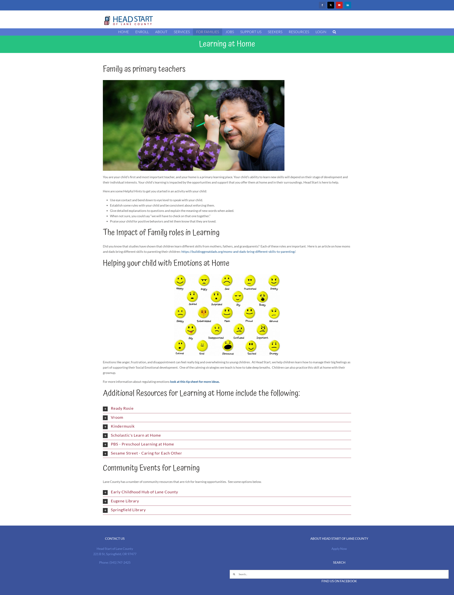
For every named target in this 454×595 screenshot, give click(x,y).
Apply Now (339, 549)
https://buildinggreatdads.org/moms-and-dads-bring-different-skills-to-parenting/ (238, 251)
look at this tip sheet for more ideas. (195, 381)
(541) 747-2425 (120, 562)
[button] (334, 31)
